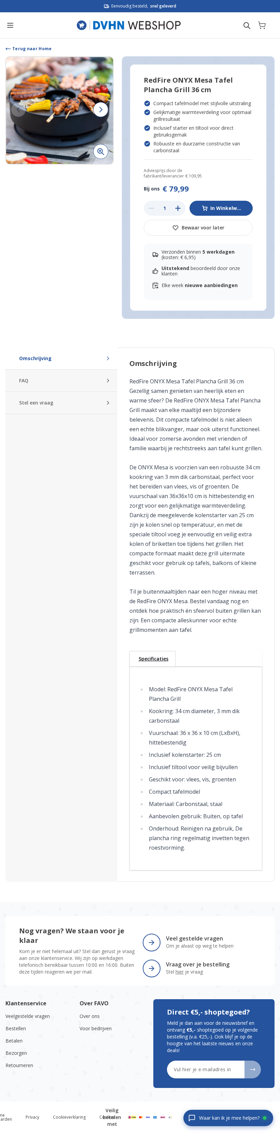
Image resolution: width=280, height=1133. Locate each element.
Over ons (90, 1016)
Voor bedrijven (96, 1028)
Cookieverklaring (69, 1117)
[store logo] (129, 25)
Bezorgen (16, 1053)
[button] (59, 110)
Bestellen (15, 1028)
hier (180, 971)
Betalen (14, 1040)
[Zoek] (247, 26)
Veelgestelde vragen (27, 1016)
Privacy (32, 1117)
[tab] (152, 659)
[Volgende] (100, 109)
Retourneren (19, 1065)
